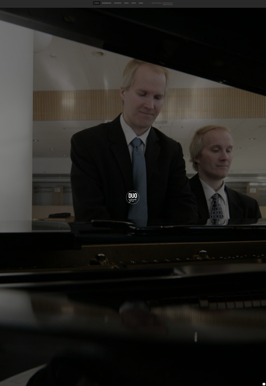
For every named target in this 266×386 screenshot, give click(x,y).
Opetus (126, 3)
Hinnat (141, 3)
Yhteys (134, 3)
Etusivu (96, 3)
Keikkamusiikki (106, 3)
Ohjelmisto (117, 3)
